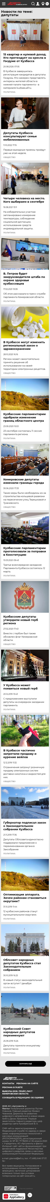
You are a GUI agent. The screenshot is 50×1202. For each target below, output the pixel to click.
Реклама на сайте (27, 1083)
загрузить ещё (25, 1064)
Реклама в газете (12, 1087)
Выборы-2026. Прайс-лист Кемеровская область (17, 1092)
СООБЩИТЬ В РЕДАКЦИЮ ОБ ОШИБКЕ (23, 1097)
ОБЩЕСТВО (9, 157)
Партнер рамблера (26, 1188)
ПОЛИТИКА (9, 92)
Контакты (8, 1083)
